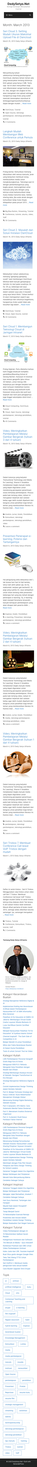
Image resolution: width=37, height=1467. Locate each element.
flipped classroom (12, 1320)
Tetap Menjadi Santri (11, 1212)
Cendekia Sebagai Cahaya (13, 1180)
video (31, 214)
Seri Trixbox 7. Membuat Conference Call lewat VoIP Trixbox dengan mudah (17, 847)
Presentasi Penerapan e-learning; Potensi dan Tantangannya (17, 538)
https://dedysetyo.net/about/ (14, 988)
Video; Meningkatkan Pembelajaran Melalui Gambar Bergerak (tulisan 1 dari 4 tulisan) (18, 738)
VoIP (5, 217)
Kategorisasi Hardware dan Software (17, 1240)
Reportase (9, 1392)
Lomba (23, 1344)
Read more (26, 103)
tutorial (5, 119)
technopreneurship (12, 1423)
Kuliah (20, 514)
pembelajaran (10, 824)
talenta (8, 1417)
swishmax (23, 1411)
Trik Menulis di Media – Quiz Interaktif (18, 1243)
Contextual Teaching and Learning (15, 1300)
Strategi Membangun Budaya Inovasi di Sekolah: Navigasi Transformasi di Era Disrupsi (17, 1075)
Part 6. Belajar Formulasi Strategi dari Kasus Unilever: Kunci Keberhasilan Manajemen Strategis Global (18, 1094)
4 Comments (10, 122)
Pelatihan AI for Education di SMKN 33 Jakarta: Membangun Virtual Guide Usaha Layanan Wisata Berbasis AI (18, 1019)
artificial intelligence (13, 1287)
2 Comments (10, 930)
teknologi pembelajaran (20, 718)
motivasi (8, 1368)
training (24, 1441)
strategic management (14, 1405)
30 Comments (10, 220)
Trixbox (8, 921)
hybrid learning (11, 1326)
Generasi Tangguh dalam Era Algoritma (18, 1171)
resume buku (25, 1392)
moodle (20, 1362)
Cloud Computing (12, 406)
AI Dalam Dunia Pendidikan (13, 1048)
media (7, 718)
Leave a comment (12, 526)
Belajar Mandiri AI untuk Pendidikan (17, 1042)
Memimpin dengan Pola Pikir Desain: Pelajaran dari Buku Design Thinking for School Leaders (17, 1165)
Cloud (7, 314)
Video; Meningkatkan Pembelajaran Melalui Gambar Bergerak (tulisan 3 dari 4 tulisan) (17, 435)
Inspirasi (8, 614)
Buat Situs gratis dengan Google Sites (18, 1254)
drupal (7, 1308)
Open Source (10, 113)
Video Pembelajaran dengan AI (15, 1231)
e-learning (9, 617)
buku (29, 1287)
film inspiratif (10, 1314)
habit (27, 1320)
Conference (9, 214)
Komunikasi (9, 517)
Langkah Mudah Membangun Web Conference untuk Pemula (18, 134)
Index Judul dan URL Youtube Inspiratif (18, 1251)
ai (6, 1281)
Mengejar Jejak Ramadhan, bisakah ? (18, 1194)
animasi (16, 1281)
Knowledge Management (15, 1338)
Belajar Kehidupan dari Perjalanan (16, 1174)
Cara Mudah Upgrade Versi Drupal (16, 1269)
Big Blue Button (11, 211)
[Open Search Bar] (30, 15)
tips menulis (10, 1441)
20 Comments (10, 317)
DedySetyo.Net (18, 4)
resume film (10, 1398)
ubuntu (25, 214)
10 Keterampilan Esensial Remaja (16, 1215)
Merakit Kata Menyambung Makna (16, 1177)
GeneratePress (18, 1464)
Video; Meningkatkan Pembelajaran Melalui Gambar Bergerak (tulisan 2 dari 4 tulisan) (17, 637)
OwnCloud (9, 110)
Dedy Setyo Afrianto (24, 41)
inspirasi (26, 1326)
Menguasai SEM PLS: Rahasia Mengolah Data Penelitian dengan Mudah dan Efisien (16, 1067)
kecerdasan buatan (13, 1332)
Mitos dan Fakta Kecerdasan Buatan (17, 1045)
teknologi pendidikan (23, 116)
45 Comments (10, 421)
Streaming (22, 211)
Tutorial (17, 110)
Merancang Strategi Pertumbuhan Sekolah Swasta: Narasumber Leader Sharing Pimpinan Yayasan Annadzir (18, 1143)
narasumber (23, 1368)
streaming (9, 1411)
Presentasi (18, 617)
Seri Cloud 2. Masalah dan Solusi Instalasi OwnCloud (18, 231)
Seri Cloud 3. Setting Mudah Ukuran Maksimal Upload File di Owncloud (17, 34)
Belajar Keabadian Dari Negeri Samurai (18, 1223)
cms (17, 1293)
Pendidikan (27, 514)
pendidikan (26, 1380)
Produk (22, 1386)
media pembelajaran (13, 1356)
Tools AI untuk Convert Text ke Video (17, 1051)
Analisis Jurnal (11, 514)
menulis (8, 1362)
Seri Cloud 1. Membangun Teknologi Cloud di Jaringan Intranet (17, 329)
